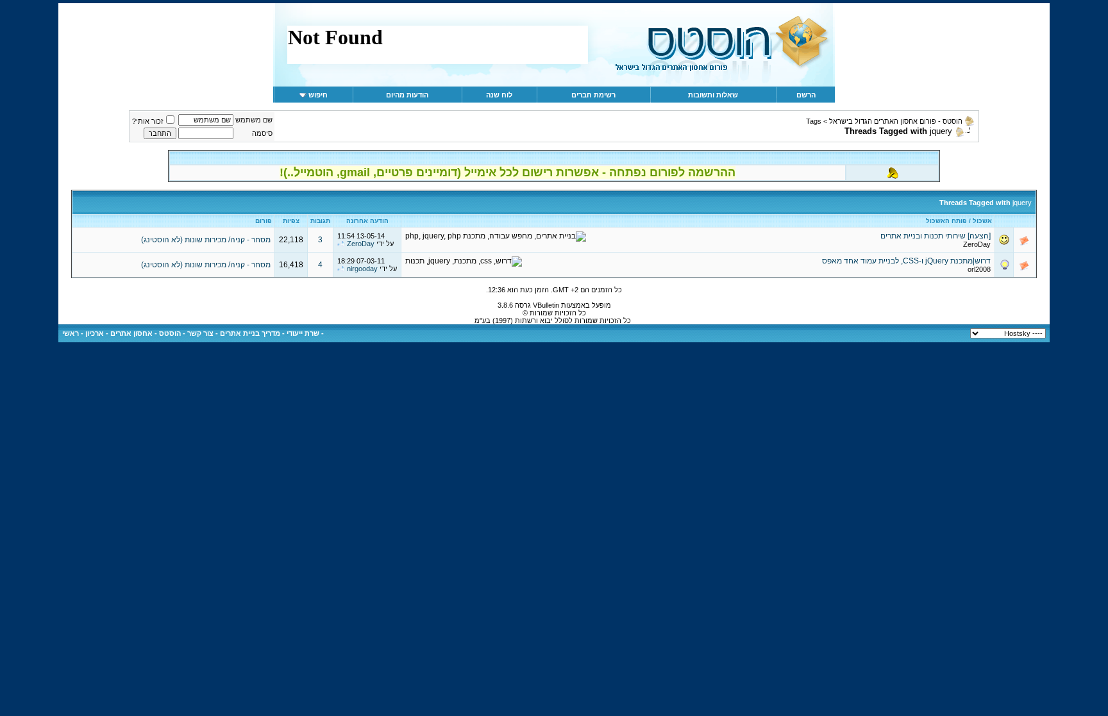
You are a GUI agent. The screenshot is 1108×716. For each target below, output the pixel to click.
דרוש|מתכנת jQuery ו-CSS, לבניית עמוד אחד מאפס (906, 260)
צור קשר (200, 333)
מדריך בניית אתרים (250, 333)
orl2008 (979, 269)
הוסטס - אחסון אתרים (145, 333)
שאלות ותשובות (713, 95)
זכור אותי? (148, 121)
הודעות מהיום (407, 95)
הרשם (806, 95)
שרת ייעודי (303, 333)
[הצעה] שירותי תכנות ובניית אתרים (935, 235)
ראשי (70, 333)
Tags (813, 121)
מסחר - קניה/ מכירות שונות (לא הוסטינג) (206, 239)
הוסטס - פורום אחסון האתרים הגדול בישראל (895, 121)
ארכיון (94, 333)
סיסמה (262, 133)
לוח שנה (499, 95)
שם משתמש (254, 120)
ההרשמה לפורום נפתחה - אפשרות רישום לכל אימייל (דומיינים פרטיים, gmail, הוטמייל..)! (507, 172)
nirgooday (362, 268)
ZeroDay (977, 244)
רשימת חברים (593, 95)
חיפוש (318, 95)
